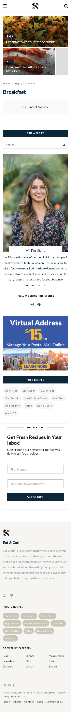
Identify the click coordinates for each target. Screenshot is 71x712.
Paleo (28, 405)
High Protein (12, 398)
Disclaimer (49, 692)
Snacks (53, 666)
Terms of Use (18, 696)
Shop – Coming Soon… (50, 701)
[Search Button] (64, 145)
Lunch (30, 666)
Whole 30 (10, 413)
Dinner (30, 655)
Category (17, 83)
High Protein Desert (35, 398)
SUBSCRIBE (35, 497)
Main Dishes (56, 655)
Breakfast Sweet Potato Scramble (31, 42)
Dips (29, 661)
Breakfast (30, 83)
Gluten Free (47, 390)
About (17, 701)
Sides (52, 661)
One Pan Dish (12, 405)
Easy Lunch (28, 390)
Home (6, 83)
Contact (29, 701)
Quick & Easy (44, 405)
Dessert (8, 666)
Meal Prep (58, 398)
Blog (10, 36)
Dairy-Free (11, 390)
